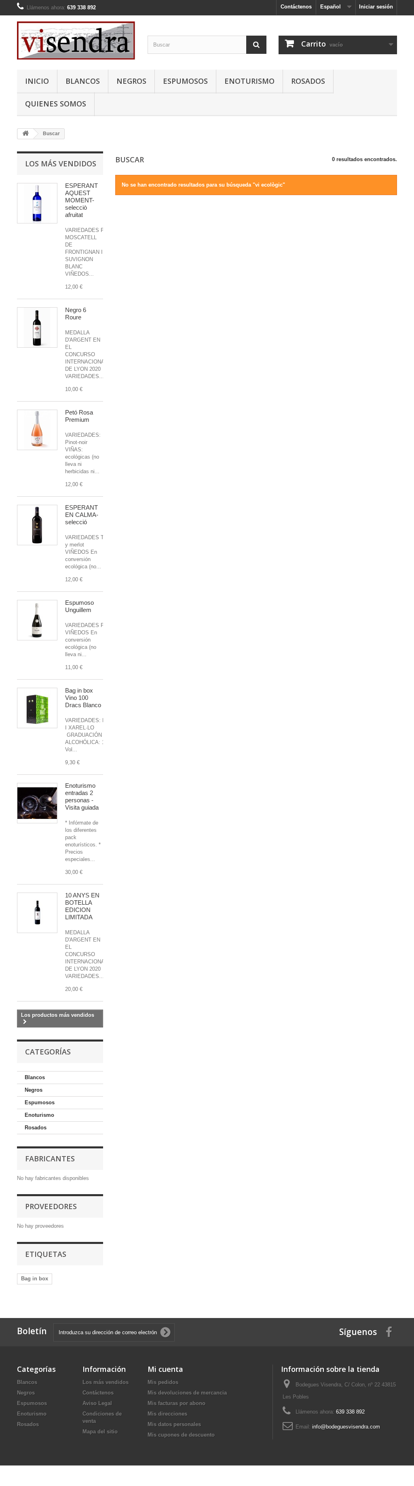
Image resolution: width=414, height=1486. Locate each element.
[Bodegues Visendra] (76, 40)
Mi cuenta (165, 1369)
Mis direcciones (167, 1414)
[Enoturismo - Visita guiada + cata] (37, 803)
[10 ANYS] (37, 913)
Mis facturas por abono (176, 1403)
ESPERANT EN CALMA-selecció (81, 514)
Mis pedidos (163, 1382)
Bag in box (34, 1279)
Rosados (308, 81)
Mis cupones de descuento (181, 1435)
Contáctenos (296, 7)
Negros (131, 81)
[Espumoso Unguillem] (37, 620)
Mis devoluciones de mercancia (187, 1393)
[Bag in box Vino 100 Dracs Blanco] (37, 708)
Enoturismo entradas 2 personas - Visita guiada (82, 796)
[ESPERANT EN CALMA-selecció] (37, 525)
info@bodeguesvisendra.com (346, 1427)
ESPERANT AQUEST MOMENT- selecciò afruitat (81, 200)
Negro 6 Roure (75, 313)
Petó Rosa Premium (79, 416)
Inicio (37, 81)
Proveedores (51, 1206)
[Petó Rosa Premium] (37, 430)
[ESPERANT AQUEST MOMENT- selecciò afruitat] (37, 203)
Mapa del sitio (100, 1432)
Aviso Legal (97, 1403)
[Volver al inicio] (25, 134)
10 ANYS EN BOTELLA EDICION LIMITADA (82, 906)
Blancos (82, 81)
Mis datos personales (174, 1424)
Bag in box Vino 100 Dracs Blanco (83, 697)
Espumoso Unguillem (79, 606)
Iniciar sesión (376, 7)
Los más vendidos (60, 163)
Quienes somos (55, 103)
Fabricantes (50, 1158)
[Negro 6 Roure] (37, 327)
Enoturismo (249, 81)
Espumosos (185, 81)
